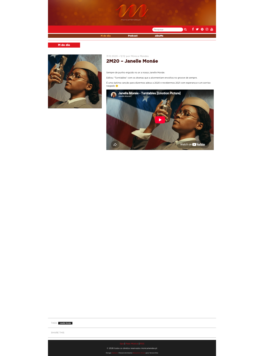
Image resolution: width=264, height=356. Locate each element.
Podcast (133, 36)
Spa (122, 343)
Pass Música (132, 343)
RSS (142, 343)
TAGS (54, 323)
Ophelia (115, 353)
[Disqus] (160, 193)
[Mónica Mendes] (132, 12)
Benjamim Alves (139, 353)
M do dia (106, 36)
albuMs (159, 36)
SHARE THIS (57, 332)
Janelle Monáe (65, 323)
